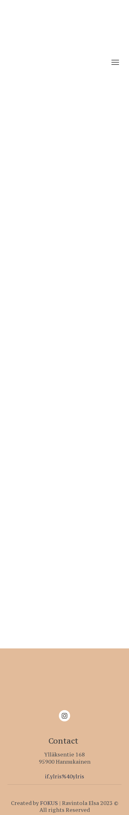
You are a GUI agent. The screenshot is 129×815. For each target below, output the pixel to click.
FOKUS (49, 803)
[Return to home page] (49, 62)
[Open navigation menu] (115, 62)
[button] (64, 715)
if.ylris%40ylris (64, 776)
